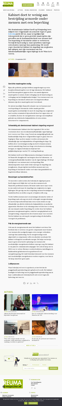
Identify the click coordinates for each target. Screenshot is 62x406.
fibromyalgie (11, 336)
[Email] (4, 96)
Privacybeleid (33, 403)
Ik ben (25, 365)
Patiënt (44, 365)
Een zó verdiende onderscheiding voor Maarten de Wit (44, 314)
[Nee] (60, 401)
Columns (41, 10)
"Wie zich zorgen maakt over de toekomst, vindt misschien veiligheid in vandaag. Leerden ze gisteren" (17, 340)
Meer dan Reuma (8, 10)
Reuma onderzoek (31, 10)
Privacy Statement (6, 396)
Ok (25, 403)
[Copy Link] (4, 100)
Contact (33, 385)
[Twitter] (4, 90)
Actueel (20, 10)
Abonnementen (34, 395)
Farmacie (49, 10)
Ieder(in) (11, 34)
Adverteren (33, 396)
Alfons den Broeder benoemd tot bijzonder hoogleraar (14, 314)
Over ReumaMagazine (36, 382)
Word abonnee (34, 383)
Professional (36, 365)
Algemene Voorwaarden (8, 395)
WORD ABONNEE (28, 5)
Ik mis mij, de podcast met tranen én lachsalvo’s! (44, 339)
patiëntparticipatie (40, 311)
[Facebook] (4, 86)
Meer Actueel (30, 345)
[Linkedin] (4, 93)
